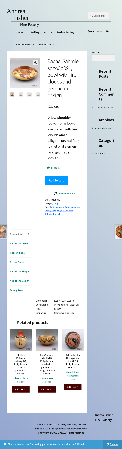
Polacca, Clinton (21, 378)
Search (95, 52)
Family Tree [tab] (16, 290)
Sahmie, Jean (47, 378)
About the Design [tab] (19, 280)
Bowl (67, 206)
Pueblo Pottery (66, 32)
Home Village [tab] (17, 252)
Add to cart (56, 180)
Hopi (56, 203)
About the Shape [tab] (19, 271)
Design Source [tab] (18, 262)
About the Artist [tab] (19, 243)
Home (19, 32)
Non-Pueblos (23, 44)
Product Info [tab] (17, 234)
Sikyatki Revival (65, 210)
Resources (45, 44)
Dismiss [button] (114, 444)
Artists (48, 32)
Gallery (35, 32)
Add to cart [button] (20, 389)
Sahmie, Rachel (52, 214)
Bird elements (57, 206)
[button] (35, 62)
